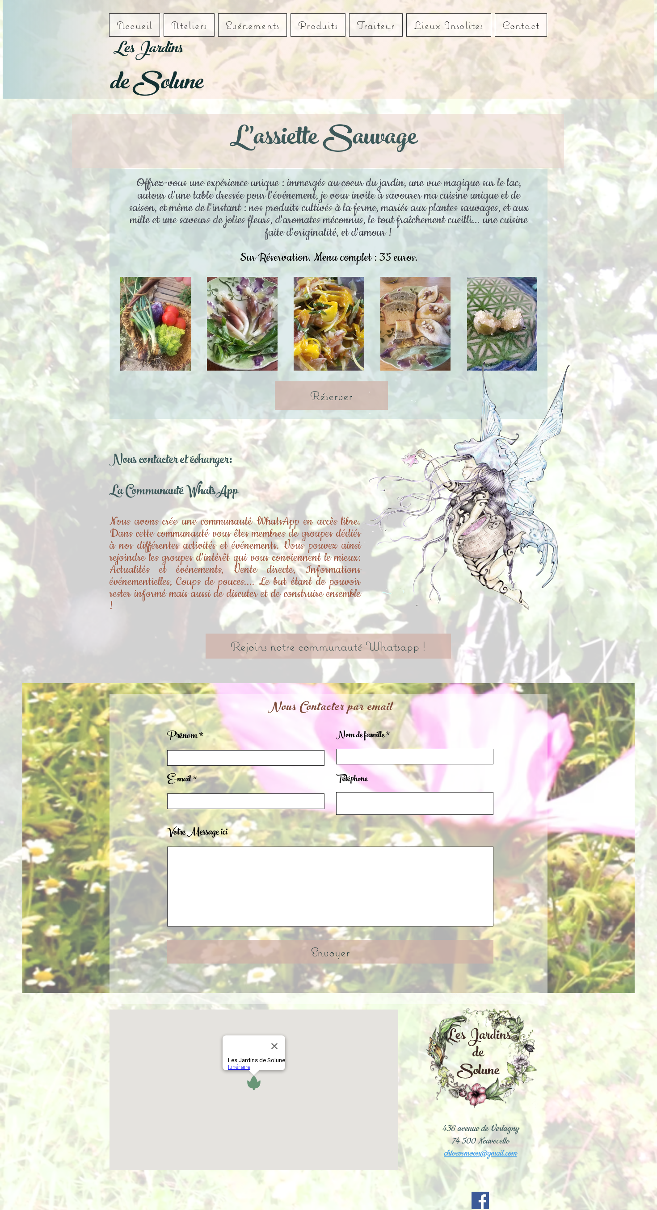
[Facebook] (480, 1200)
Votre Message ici (197, 833)
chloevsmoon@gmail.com (480, 1153)
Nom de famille (360, 736)
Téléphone (351, 779)
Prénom (182, 737)
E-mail (179, 780)
